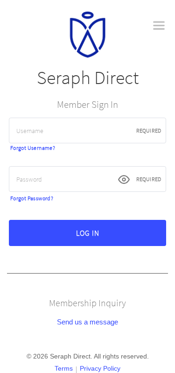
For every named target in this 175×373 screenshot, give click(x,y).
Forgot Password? (31, 198)
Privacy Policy (100, 368)
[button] (159, 25)
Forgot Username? (32, 147)
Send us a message (87, 322)
